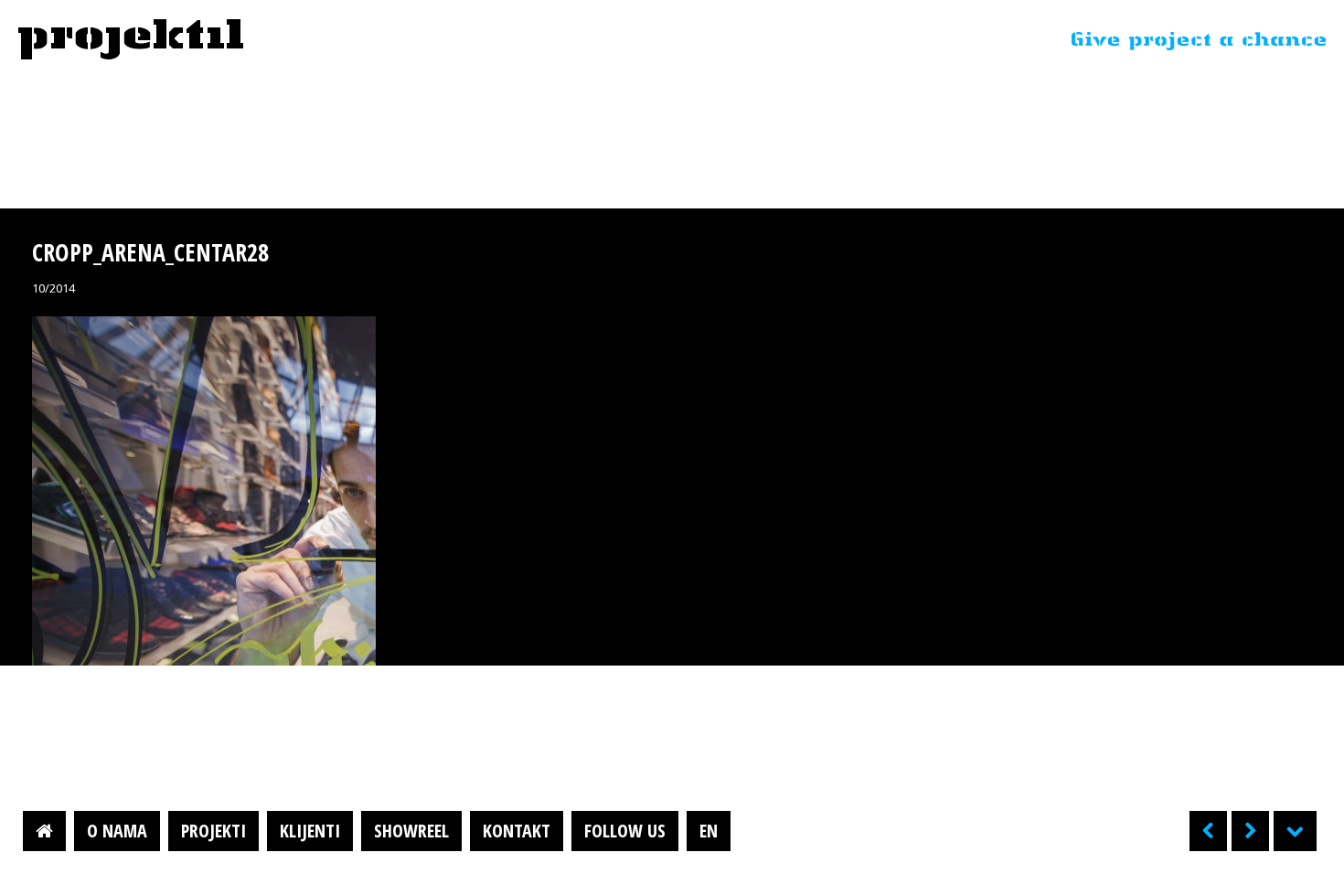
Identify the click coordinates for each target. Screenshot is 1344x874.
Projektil (130, 40)
